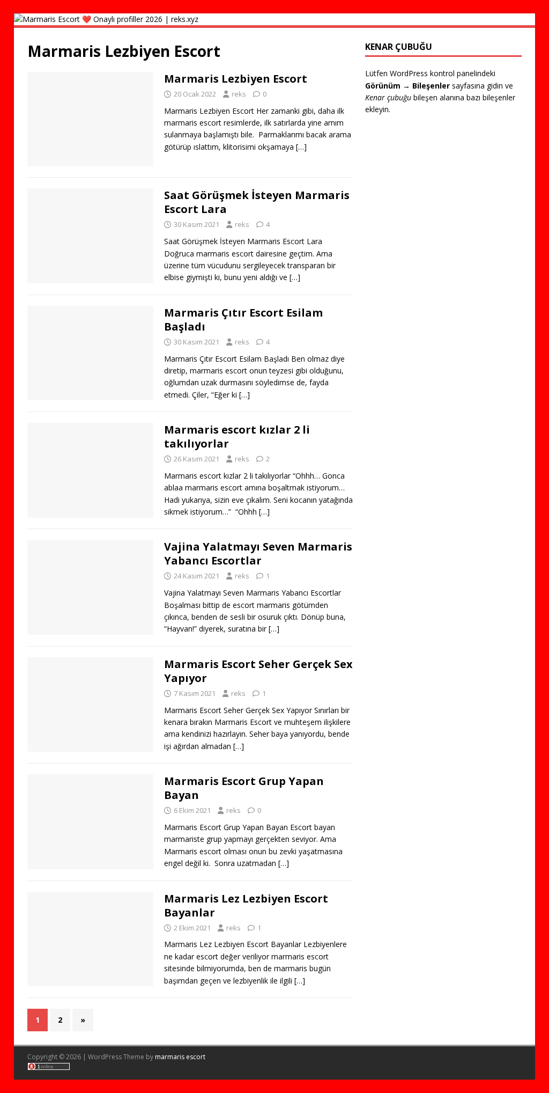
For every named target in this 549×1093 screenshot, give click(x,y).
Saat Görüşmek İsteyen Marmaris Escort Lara (257, 202)
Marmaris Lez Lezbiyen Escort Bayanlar (246, 905)
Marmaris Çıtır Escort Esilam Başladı (243, 319)
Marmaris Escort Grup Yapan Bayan (244, 788)
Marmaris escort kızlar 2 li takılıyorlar (237, 436)
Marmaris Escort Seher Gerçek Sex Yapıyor (258, 671)
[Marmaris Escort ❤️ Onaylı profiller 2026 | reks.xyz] (106, 19)
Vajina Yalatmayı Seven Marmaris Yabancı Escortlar (258, 553)
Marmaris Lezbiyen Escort (235, 78)
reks (239, 94)
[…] (301, 147)
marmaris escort (180, 1056)
